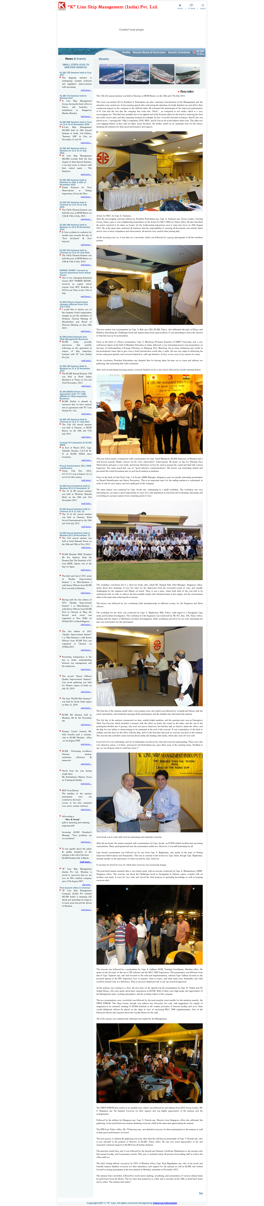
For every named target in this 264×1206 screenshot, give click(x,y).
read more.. (85, 862)
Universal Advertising (165, 1203)
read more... (86, 90)
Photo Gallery (187, 91)
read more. (86, 360)
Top (201, 1193)
